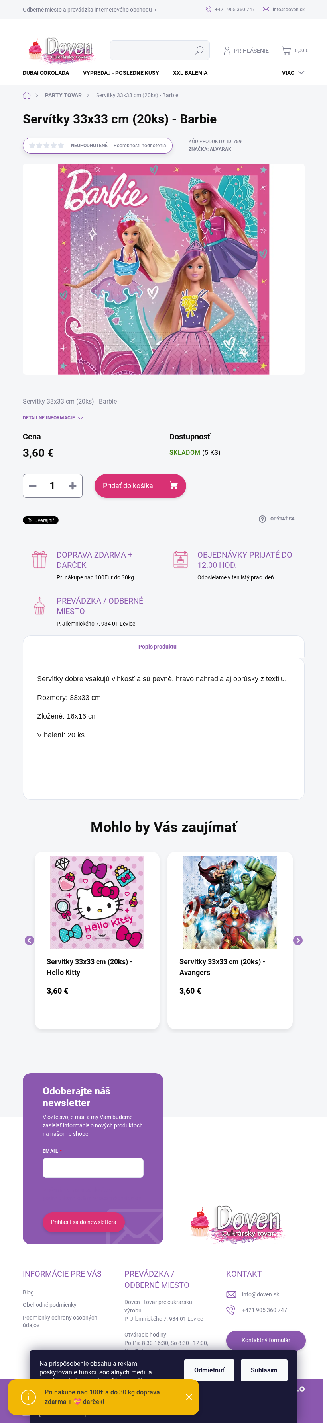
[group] (97, 940)
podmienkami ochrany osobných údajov (92, 1198)
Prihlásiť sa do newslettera (83, 1222)
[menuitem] (49, 73)
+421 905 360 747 (264, 1310)
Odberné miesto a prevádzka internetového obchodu (87, 9)
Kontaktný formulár (266, 1340)
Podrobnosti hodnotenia (140, 145)
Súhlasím (264, 1370)
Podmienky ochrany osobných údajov (60, 1321)
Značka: (210, 149)
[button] (97, 991)
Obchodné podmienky (50, 1305)
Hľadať (199, 50)
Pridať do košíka (128, 485)
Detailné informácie (49, 418)
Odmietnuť (209, 1370)
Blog (28, 1292)
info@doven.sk (260, 1294)
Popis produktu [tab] (157, 646)
